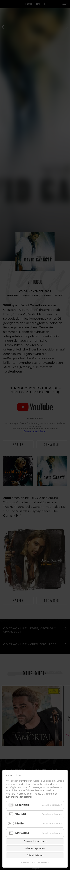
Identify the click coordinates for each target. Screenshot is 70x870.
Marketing (22, 833)
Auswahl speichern (35, 841)
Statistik (21, 814)
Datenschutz (28, 862)
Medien (20, 823)
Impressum (43, 862)
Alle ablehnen (35, 855)
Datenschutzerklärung (19, 796)
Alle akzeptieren (35, 848)
